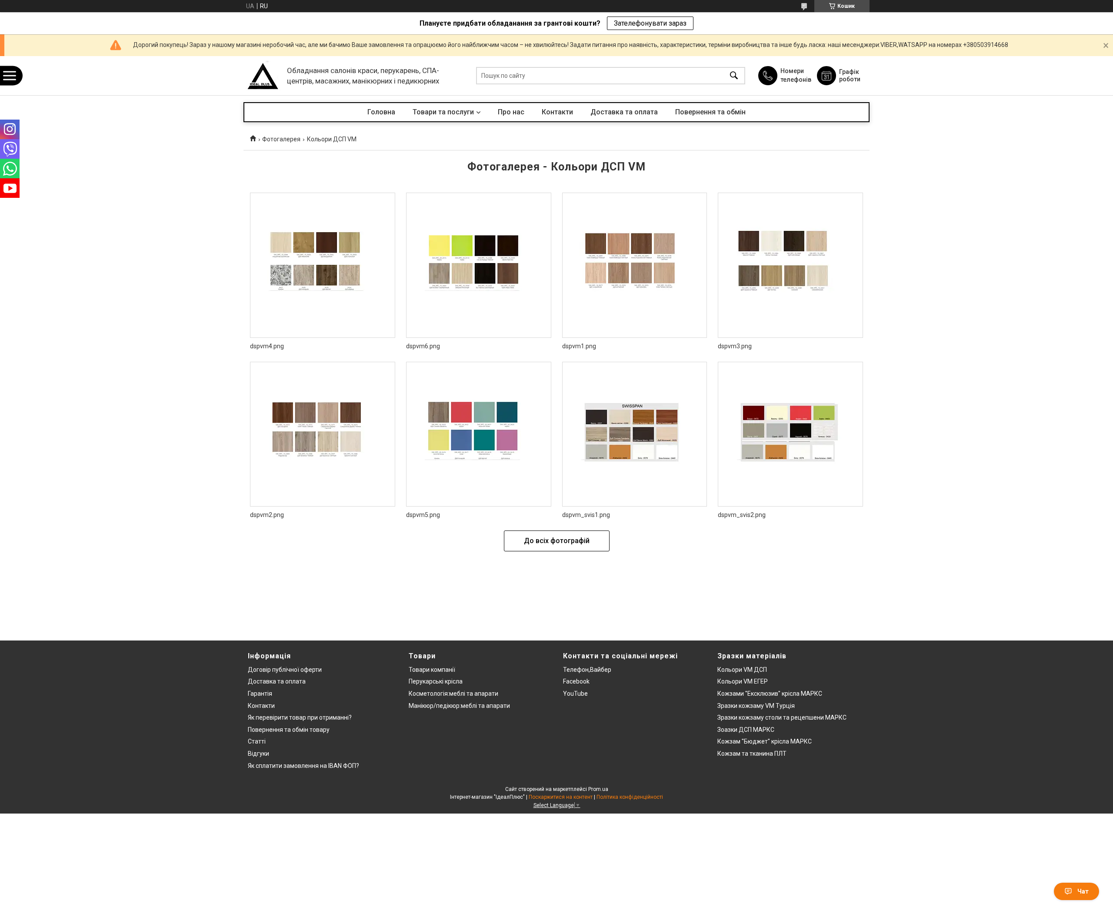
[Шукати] (733, 76)
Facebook (576, 681)
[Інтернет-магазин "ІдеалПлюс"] (263, 76)
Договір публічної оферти (285, 669)
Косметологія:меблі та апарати (453, 693)
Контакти (557, 112)
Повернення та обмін (710, 112)
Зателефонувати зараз (650, 23)
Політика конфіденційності (629, 797)
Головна (381, 112)
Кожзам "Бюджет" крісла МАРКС (764, 741)
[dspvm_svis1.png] (634, 434)
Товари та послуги (443, 112)
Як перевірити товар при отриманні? (300, 717)
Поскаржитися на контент (561, 797)
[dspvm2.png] (322, 434)
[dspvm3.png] (790, 265)
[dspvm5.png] (478, 434)
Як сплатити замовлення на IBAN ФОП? (303, 765)
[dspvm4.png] (322, 265)
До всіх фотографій (557, 541)
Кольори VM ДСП (742, 669)
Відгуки (258, 753)
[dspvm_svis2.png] (790, 434)
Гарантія (260, 693)
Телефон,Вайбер (587, 669)
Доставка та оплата (624, 112)
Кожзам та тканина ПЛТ (751, 753)
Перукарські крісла (436, 681)
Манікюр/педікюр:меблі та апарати (459, 705)
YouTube (575, 693)
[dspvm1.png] (634, 265)
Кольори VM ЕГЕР (742, 681)
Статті (257, 741)
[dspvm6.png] (478, 265)
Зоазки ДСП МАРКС (745, 729)
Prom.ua (598, 789)
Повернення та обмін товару (289, 729)
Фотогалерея (281, 139)
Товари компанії (432, 669)
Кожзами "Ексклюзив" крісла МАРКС (769, 693)
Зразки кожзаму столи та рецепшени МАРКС (781, 717)
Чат (1083, 891)
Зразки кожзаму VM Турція (756, 705)
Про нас (511, 112)
